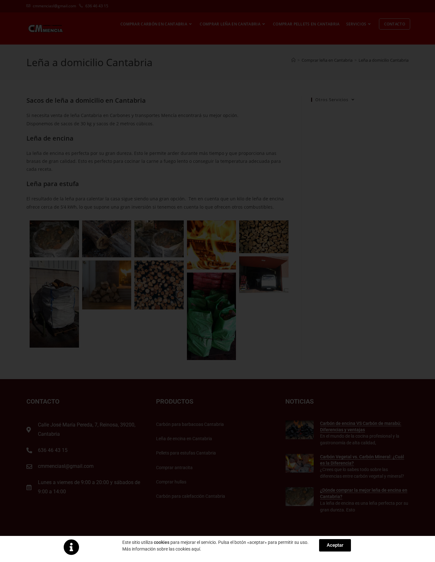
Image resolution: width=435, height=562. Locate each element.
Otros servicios (331, 100)
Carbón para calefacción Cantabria (190, 496)
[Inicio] (293, 60)
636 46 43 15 (96, 6)
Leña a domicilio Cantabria (384, 60)
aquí (195, 549)
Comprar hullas (171, 481)
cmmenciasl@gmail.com (54, 6)
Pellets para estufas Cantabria (186, 452)
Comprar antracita (174, 467)
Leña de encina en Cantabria (184, 438)
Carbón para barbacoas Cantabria (190, 424)
